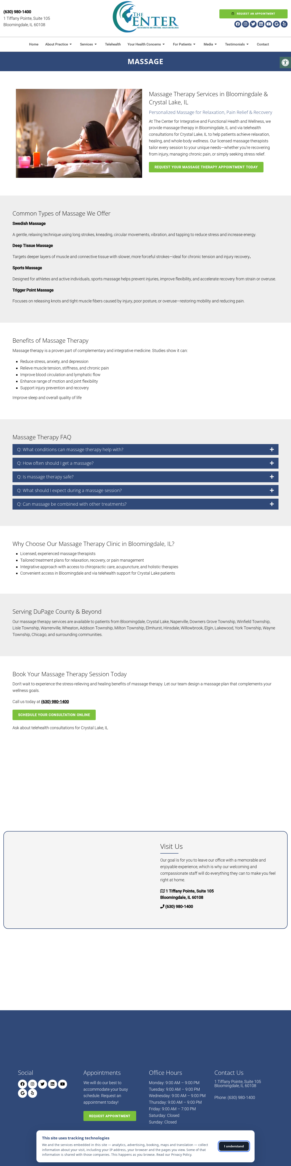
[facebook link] (237, 24)
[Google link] (276, 24)
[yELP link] (284, 24)
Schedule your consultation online (54, 715)
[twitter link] (253, 24)
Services (86, 44)
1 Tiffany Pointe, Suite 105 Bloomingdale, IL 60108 (237, 1084)
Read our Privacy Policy (173, 1154)
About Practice (56, 44)
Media (208, 44)
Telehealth (113, 44)
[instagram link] (245, 24)
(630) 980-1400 (17, 11)
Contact (263, 44)
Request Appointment (109, 1116)
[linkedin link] (261, 24)
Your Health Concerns (144, 44)
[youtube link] (268, 24)
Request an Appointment (255, 13)
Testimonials (235, 44)
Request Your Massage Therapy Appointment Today (206, 167)
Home (33, 44)
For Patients (182, 44)
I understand (234, 1146)
